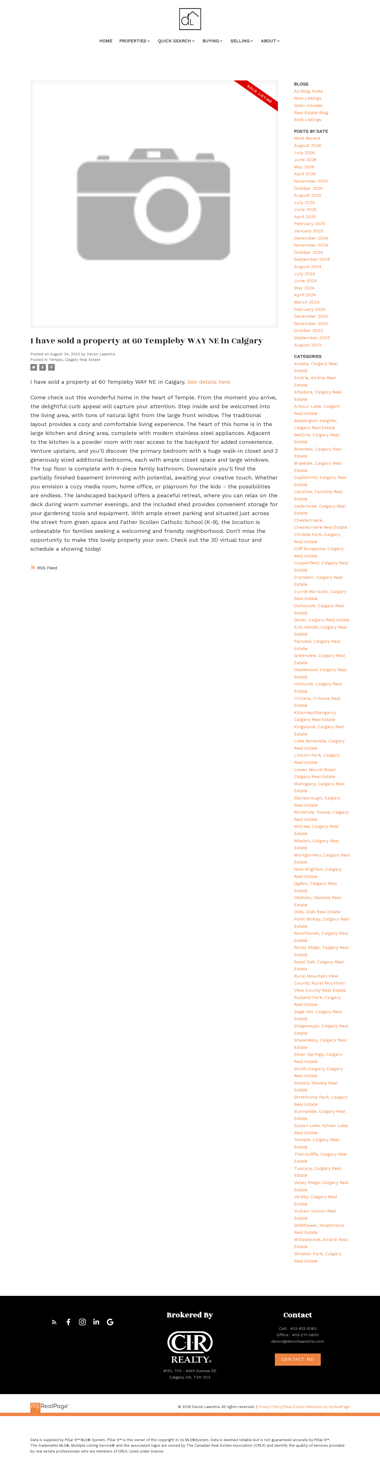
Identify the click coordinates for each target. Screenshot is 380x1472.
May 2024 (304, 288)
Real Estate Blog (311, 112)
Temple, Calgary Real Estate (74, 360)
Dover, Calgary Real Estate (322, 619)
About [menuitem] (268, 40)
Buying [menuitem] (211, 40)
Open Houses (308, 105)
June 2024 (305, 280)
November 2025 (311, 181)
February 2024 (309, 309)
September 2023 (312, 337)
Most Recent (307, 138)
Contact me (298, 1359)
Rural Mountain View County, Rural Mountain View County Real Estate (320, 983)
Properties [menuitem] (132, 40)
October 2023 (308, 330)
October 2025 (308, 188)
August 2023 (307, 345)
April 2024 (305, 294)
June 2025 (305, 209)
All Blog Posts (308, 91)
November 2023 (311, 323)
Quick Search (174, 40)
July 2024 (304, 273)
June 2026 (305, 159)
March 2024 (307, 302)
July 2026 (304, 152)
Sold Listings (307, 119)
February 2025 (309, 223)
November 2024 (311, 245)
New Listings (307, 98)
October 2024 (308, 252)
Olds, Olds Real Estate (317, 911)
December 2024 (311, 238)
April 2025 (305, 216)
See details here (208, 381)
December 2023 (311, 316)
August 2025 (307, 195)
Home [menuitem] (105, 40)
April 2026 (305, 173)
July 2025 (304, 202)
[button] (54, 1322)
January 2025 (308, 230)
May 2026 (304, 166)
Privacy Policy (270, 1407)
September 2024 (312, 259)
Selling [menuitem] (240, 40)
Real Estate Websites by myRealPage (317, 1407)
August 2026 (307, 145)
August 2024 (308, 266)
